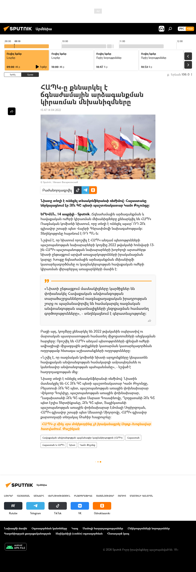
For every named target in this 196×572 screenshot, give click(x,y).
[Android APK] (16, 547)
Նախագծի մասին (15, 528)
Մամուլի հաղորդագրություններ (103, 528)
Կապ (75, 528)
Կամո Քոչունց (87, 445)
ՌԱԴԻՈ (122, 495)
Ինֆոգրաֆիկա (83, 495)
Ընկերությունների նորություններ (149, 528)
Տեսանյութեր (105, 495)
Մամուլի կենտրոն (141, 495)
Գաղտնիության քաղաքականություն (27, 533)
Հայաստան (133, 437)
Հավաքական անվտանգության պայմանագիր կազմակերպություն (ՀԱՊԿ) (82, 437)
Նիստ (72, 445)
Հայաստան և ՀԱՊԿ (53, 445)
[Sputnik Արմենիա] (19, 32)
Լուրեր (8, 495)
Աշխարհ (39, 495)
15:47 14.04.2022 (51, 110)
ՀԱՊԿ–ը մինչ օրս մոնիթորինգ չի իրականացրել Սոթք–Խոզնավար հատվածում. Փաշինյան (96, 426)
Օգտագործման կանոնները (49, 528)
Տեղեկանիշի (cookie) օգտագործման (79, 533)
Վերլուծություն (59, 495)
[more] (149, 321)
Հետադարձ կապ (118, 533)
